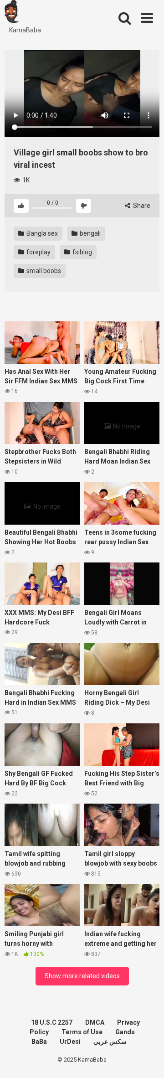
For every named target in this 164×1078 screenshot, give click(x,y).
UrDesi (70, 1041)
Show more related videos (82, 976)
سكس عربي (110, 1041)
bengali (89, 233)
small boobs (43, 270)
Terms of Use (82, 1032)
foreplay (38, 252)
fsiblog (81, 252)
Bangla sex (41, 233)
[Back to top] (147, 1059)
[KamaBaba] (12, 13)
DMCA (94, 1022)
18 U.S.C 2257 (51, 1022)
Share (141, 205)
